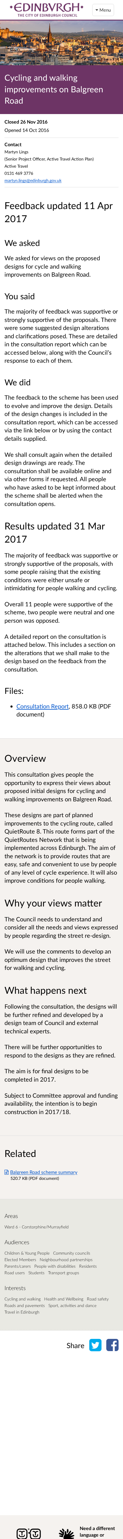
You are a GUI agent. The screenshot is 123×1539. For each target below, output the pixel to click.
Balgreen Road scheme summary (43, 1172)
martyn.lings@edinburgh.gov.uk (32, 180)
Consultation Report (42, 706)
